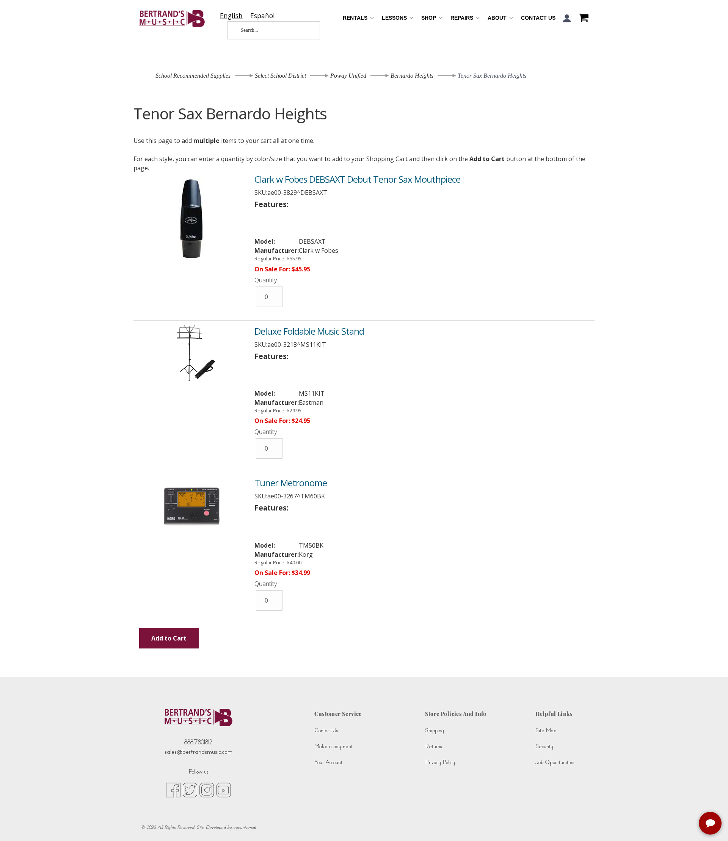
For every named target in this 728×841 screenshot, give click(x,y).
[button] (567, 18)
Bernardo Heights (412, 75)
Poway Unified (348, 75)
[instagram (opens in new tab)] (206, 789)
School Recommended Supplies (193, 75)
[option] (262, 15)
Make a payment (333, 746)
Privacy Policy (440, 762)
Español (262, 15)
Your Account (328, 762)
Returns (433, 746)
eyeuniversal (244, 827)
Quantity (265, 280)
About (498, 18)
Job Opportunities (554, 762)
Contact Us (538, 18)
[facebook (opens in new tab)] (173, 789)
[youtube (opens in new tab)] (223, 789)
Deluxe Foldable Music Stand (309, 331)
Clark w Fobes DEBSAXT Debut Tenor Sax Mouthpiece (357, 179)
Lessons (395, 18)
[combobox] (231, 15)
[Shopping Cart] (581, 18)
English (231, 15)
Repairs (462, 18)
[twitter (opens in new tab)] (190, 789)
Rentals (356, 18)
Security (544, 746)
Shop (429, 18)
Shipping (434, 730)
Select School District (280, 75)
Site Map (545, 730)
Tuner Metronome (290, 482)
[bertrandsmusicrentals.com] (172, 18)
